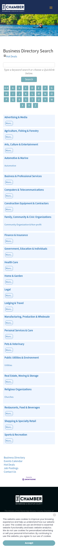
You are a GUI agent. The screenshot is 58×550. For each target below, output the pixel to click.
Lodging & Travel (14, 303)
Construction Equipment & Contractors (27, 203)
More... (9, 123)
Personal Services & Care (19, 330)
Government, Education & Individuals (26, 248)
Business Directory (14, 457)
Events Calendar (13, 461)
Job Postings (11, 468)
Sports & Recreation (16, 434)
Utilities (8, 365)
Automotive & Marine (16, 158)
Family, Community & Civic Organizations (28, 217)
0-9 (6, 88)
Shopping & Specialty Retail (20, 421)
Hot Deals (11, 56)
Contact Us (10, 471)
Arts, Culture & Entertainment (21, 144)
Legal (8, 289)
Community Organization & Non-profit (23, 224)
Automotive (10, 165)
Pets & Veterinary (14, 344)
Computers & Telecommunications (24, 189)
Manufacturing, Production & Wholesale (27, 316)
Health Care (11, 262)
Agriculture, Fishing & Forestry (22, 130)
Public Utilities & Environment (22, 357)
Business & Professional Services (23, 176)
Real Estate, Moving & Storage (21, 375)
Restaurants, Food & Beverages (22, 407)
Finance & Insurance (16, 235)
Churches (9, 396)
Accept (29, 543)
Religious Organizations (18, 389)
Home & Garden (14, 275)
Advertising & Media (16, 117)
